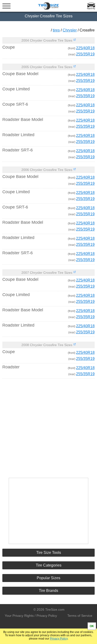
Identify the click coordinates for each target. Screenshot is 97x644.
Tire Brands (48, 591)
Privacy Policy (59, 638)
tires (56, 30)
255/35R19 (85, 54)
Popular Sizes (48, 578)
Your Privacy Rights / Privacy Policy (31, 615)
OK (92, 626)
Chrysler (70, 30)
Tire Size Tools (48, 553)
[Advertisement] (48, 426)
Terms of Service (79, 615)
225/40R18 (85, 48)
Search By (91, 9)
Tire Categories (48, 565)
